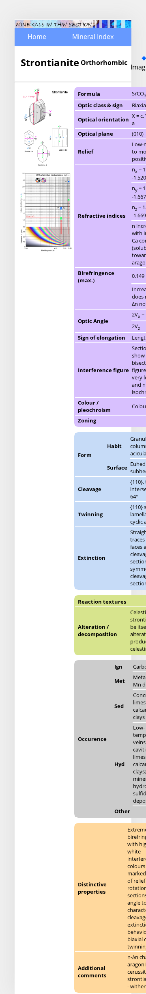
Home (37, 36)
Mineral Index (93, 36)
